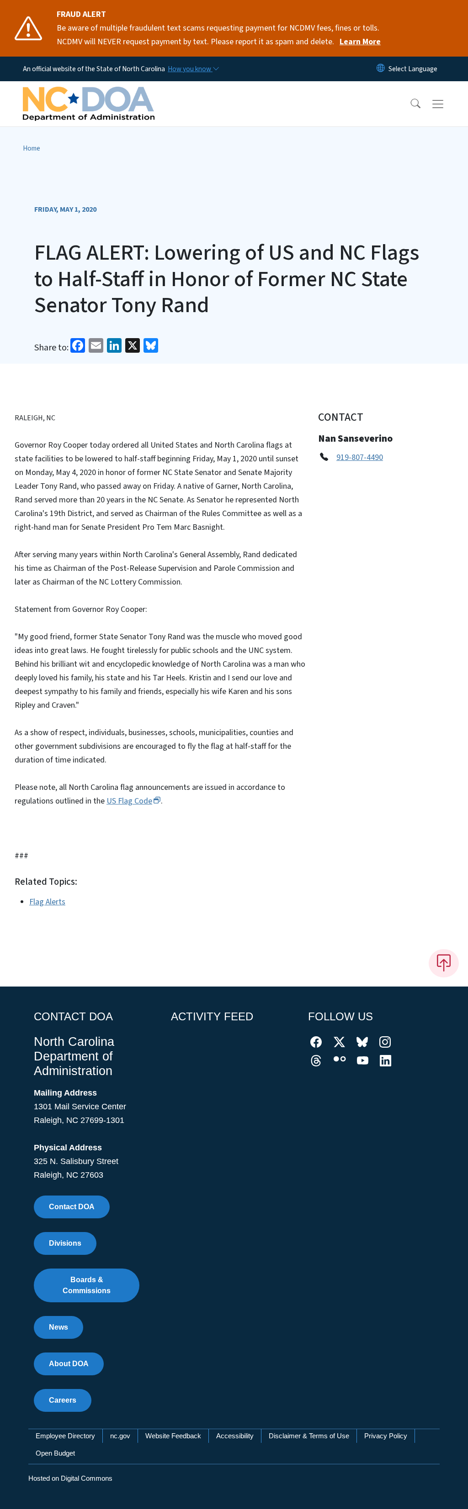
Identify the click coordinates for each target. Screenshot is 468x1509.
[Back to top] (444, 963)
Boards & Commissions (87, 1285)
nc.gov (120, 1436)
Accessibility (235, 1436)
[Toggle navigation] (446, 104)
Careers (62, 1400)
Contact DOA (72, 1207)
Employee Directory (65, 1436)
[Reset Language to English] (381, 69)
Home (31, 148)
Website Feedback (173, 1436)
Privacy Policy (385, 1436)
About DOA (69, 1364)
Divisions (65, 1243)
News (58, 1327)
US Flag (129, 801)
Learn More (360, 41)
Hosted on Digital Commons (70, 1478)
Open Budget (55, 1453)
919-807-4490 (359, 457)
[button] (409, 104)
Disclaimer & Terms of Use (309, 1436)
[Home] (88, 93)
